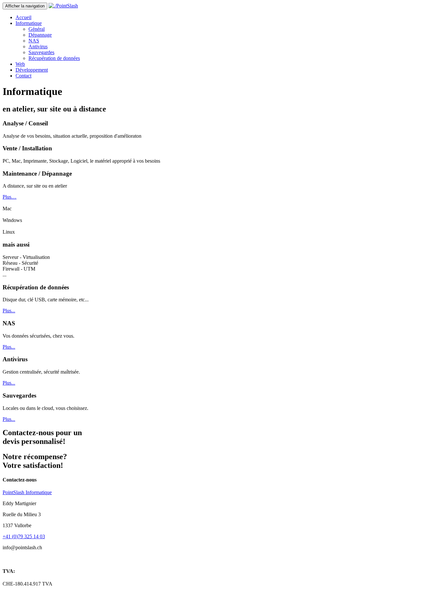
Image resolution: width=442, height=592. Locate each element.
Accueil (23, 17)
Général (36, 29)
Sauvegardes (41, 52)
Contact (23, 75)
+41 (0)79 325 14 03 (24, 536)
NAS (33, 40)
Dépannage (40, 35)
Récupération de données (54, 58)
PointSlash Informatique (27, 492)
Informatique (29, 23)
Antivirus (38, 46)
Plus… (10, 197)
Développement (32, 70)
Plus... (9, 310)
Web (20, 64)
